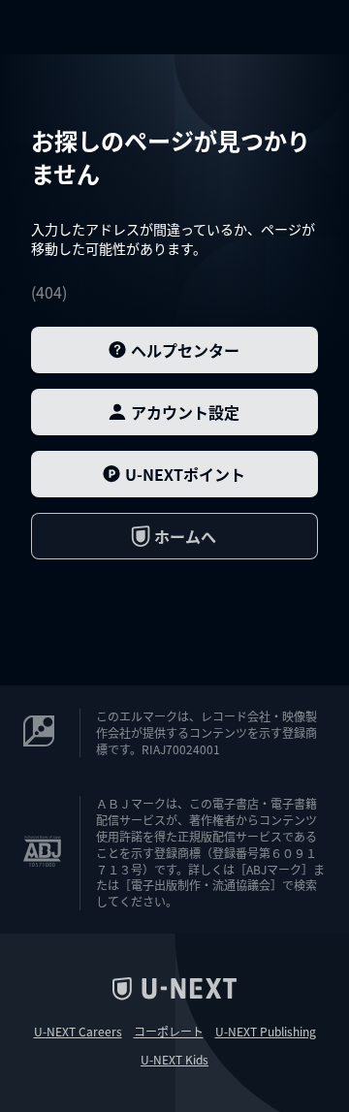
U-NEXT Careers (78, 1031)
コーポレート (169, 1031)
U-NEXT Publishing (265, 1031)
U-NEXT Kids (174, 1059)
